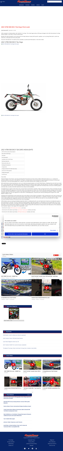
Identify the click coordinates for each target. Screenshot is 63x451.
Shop (42, 4)
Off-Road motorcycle (22, 211)
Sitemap (31, 445)
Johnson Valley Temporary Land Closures (13, 422)
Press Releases (52, 441)
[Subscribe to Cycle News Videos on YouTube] (57, 255)
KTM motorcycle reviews (16, 207)
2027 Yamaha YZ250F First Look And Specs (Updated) (14, 344)
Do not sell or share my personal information (18, 234)
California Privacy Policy (31, 443)
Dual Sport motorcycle (23, 209)
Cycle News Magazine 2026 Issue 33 (11, 341)
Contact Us (11, 445)
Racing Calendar (11, 441)
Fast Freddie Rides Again (9, 418)
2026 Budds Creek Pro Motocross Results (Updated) (14, 335)
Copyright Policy (31, 440)
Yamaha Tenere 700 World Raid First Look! (41, 297)
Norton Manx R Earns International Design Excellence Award (17, 406)
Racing (33, 4)
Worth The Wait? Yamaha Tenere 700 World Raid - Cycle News (45, 276)
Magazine (21, 4)
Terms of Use (52, 445)
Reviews (27, 4)
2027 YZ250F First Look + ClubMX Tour (9, 276)
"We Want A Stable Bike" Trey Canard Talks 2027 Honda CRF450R (32, 388)
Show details (53, 230)
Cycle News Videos (7, 254)
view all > (29, 394)
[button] (60, 279)
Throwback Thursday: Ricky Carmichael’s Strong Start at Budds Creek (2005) (19, 348)
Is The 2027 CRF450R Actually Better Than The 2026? (51, 388)
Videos (38, 4)
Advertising (10, 443)
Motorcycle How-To (52, 443)
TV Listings (11, 440)
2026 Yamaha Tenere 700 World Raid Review (13, 338)
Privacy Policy (31, 441)
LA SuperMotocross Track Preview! (8, 297)
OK (45, 234)
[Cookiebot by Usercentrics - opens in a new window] (52, 216)
